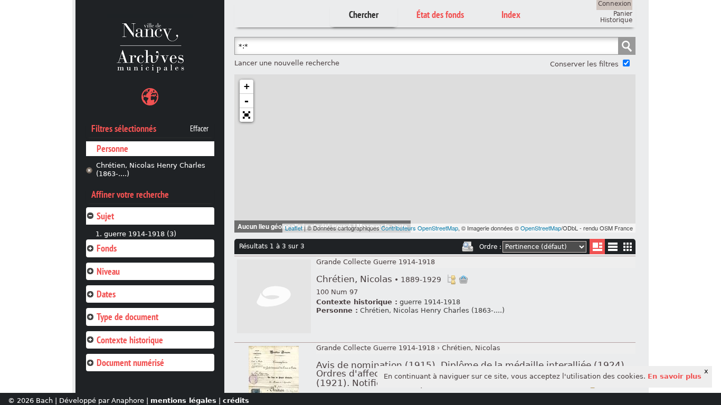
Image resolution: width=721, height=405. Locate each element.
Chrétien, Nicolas (378, 279)
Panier (622, 13)
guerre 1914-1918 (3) (140, 234)
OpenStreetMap (540, 228)
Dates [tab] (106, 294)
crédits (236, 400)
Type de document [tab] (127, 317)
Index (510, 14)
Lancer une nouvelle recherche (286, 63)
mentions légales (183, 400)
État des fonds (440, 14)
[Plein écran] (246, 115)
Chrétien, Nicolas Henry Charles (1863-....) (150, 169)
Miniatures (627, 246)
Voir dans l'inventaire (451, 279)
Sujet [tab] (105, 216)
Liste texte (612, 248)
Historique (616, 20)
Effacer (199, 128)
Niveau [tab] (108, 271)
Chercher (363, 14)
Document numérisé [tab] (130, 362)
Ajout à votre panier (463, 279)
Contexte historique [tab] (130, 340)
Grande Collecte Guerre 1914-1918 (375, 262)
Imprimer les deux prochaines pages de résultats (467, 246)
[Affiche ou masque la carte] (150, 98)
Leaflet (293, 228)
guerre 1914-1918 (430, 302)
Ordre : (490, 246)
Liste (597, 246)
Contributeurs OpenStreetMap (419, 228)
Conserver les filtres (584, 64)
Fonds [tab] (107, 248)
